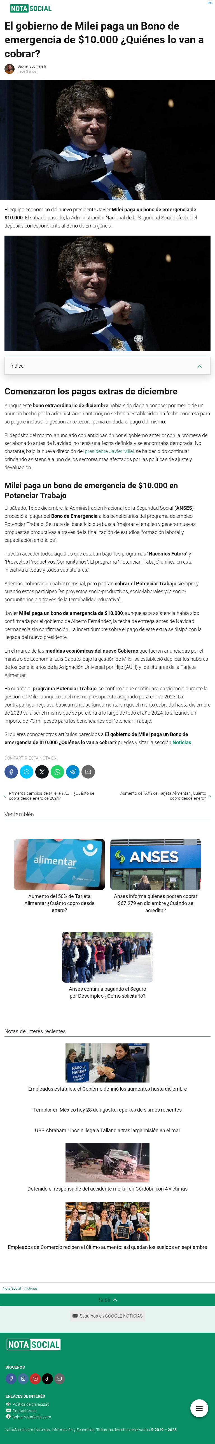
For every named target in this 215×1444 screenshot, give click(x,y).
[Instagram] (23, 1378)
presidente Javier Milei (109, 451)
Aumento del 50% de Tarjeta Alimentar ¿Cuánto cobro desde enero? (163, 796)
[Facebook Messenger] (26, 772)
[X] (42, 772)
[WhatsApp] (57, 772)
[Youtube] (35, 1378)
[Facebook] (11, 772)
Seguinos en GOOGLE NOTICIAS (111, 1316)
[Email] (88, 772)
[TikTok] (47, 1378)
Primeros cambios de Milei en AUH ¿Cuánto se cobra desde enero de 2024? (51, 796)
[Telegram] (73, 772)
